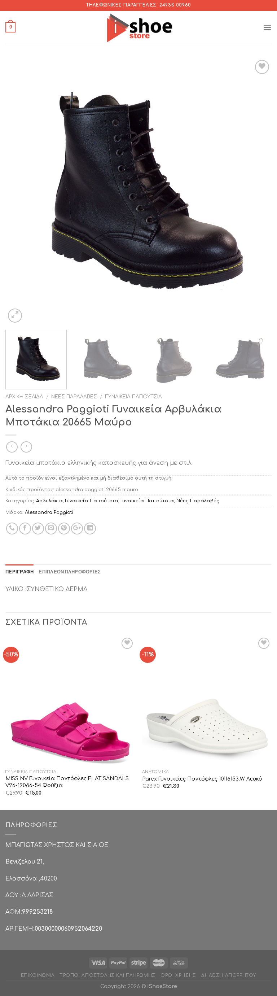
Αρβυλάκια (49, 500)
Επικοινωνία (38, 975)
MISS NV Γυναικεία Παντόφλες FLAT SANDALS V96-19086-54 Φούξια (67, 782)
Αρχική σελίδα (24, 396)
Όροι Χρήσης (178, 975)
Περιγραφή (19, 572)
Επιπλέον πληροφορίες (70, 572)
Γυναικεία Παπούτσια (133, 396)
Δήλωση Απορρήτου (228, 975)
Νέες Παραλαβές (74, 396)
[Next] (257, 191)
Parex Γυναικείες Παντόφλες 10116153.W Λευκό (202, 779)
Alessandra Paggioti (49, 512)
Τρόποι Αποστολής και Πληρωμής (107, 975)
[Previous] (19, 191)
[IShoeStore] (138, 27)
